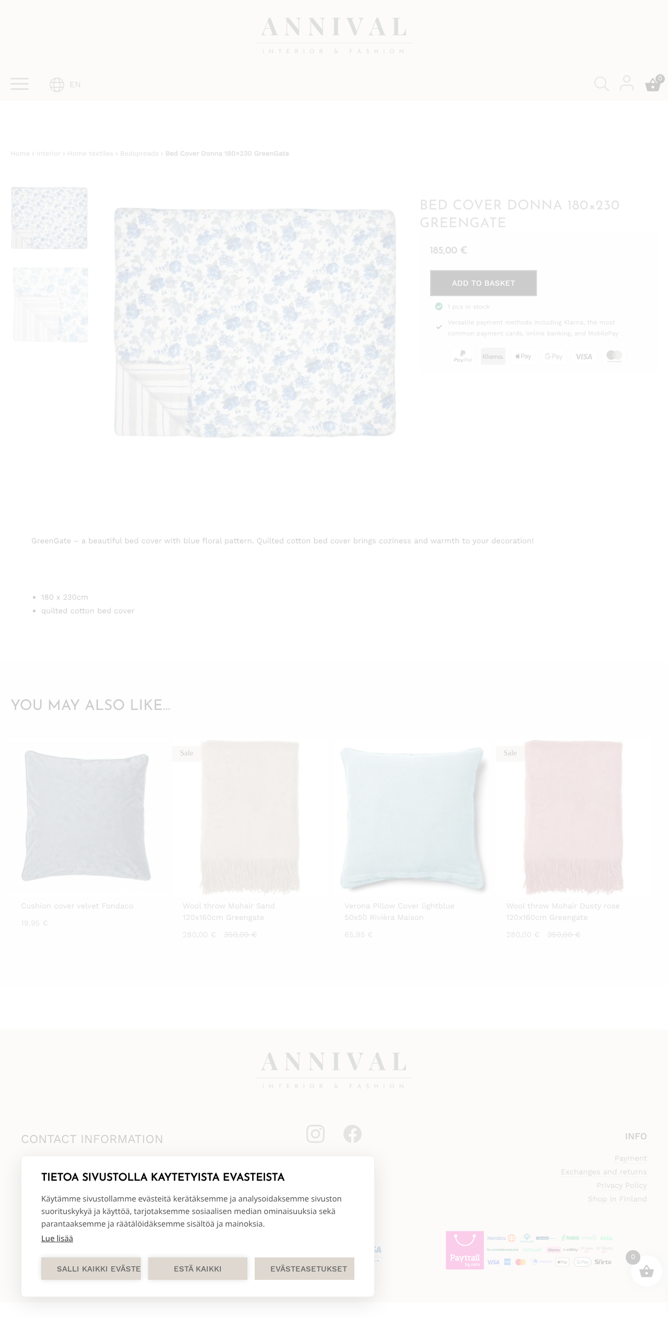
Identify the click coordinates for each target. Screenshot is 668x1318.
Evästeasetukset (308, 1269)
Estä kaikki (198, 1269)
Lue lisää (57, 1238)
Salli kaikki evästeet (99, 1269)
